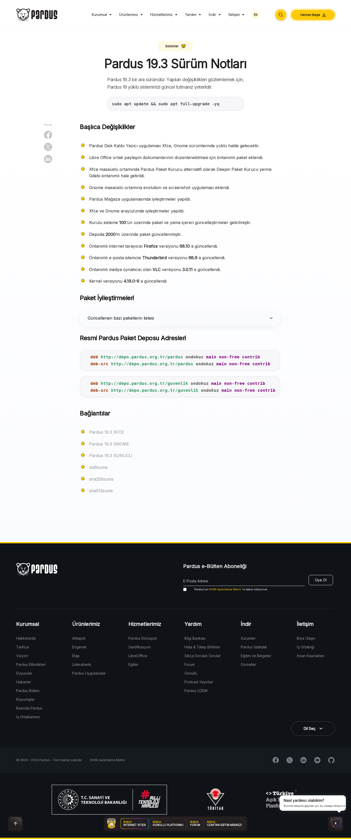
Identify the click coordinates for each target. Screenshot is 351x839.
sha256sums (101, 479)
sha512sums (101, 490)
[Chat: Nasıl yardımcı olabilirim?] (335, 823)
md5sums (98, 467)
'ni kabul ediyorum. (231, 589)
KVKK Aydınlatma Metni (225, 589)
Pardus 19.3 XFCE (106, 432)
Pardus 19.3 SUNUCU (110, 455)
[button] (281, 15)
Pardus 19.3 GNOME (109, 443)
